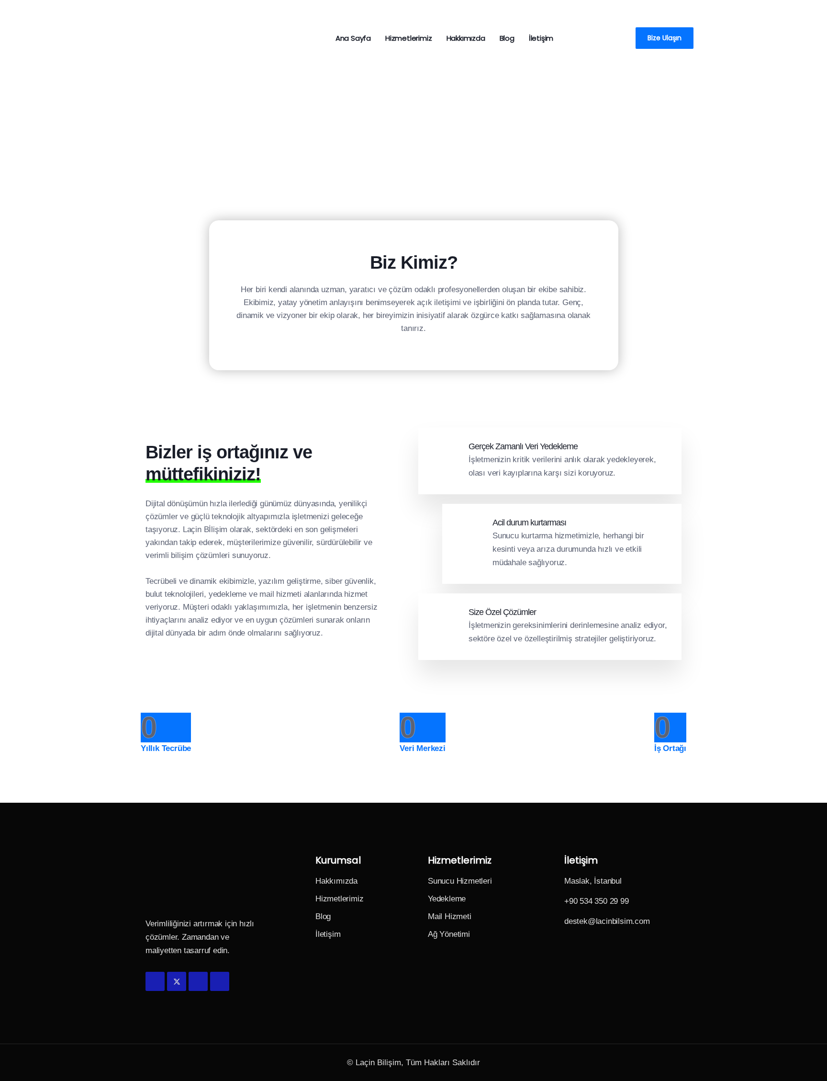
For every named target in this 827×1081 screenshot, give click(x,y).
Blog (507, 38)
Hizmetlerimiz (408, 38)
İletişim (541, 38)
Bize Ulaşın (665, 38)
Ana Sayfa (353, 38)
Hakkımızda (466, 38)
